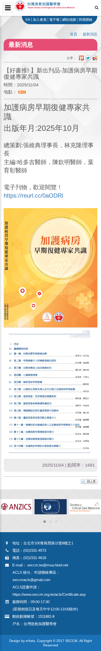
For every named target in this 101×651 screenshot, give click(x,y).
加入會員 (40, 20)
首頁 (73, 34)
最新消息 (90, 34)
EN (27, 20)
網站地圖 (69, 20)
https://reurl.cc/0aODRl (33, 195)
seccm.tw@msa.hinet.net (47, 565)
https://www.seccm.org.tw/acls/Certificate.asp (49, 594)
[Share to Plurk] (82, 58)
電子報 (54, 20)
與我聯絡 (85, 20)
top (89, 481)
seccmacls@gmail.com (31, 580)
